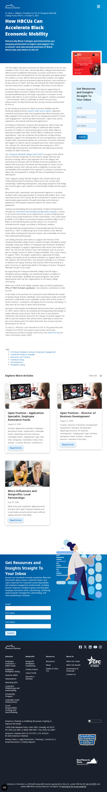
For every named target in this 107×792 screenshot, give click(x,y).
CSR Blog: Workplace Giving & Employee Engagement (33, 352)
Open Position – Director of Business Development (78, 414)
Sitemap (39, 739)
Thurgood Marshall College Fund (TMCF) (26, 154)
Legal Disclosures (26, 739)
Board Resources (12, 742)
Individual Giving (17, 359)
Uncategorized (16, 362)
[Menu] (98, 6)
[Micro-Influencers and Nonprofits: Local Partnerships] (27, 473)
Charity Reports (28, 742)
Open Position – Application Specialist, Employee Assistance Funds (26, 416)
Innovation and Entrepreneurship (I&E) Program (36, 211)
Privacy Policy (11, 739)
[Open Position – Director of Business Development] (79, 395)
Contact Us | (50, 739)
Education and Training (20, 357)
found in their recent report (39, 111)
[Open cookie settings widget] (4, 787)
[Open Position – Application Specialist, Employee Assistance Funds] (27, 395)
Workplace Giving (17, 365)
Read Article (16, 447)
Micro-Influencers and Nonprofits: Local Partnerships (22, 494)
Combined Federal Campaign (22, 354)
